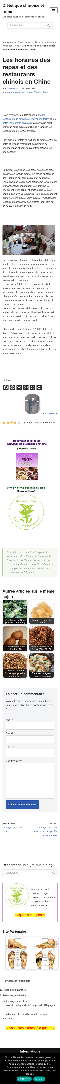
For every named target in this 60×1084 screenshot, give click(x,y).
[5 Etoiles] (18, 422)
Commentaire (14, 760)
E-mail (10, 733)
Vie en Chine (34, 42)
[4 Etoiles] (15, 422)
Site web (10, 747)
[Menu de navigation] (54, 10)
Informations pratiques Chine (17, 92)
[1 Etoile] (4, 422)
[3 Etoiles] (11, 422)
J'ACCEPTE (24, 1079)
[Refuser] (56, 1068)
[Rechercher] (48, 25)
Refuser (39, 1079)
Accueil (21, 42)
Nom (9, 719)
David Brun (12, 88)
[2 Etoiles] (8, 422)
